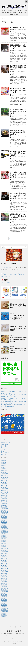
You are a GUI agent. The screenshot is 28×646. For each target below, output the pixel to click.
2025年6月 (4, 480)
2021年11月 (4, 550)
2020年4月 (4, 581)
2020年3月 (4, 583)
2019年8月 (4, 595)
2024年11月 (4, 490)
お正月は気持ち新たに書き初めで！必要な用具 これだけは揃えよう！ (18, 153)
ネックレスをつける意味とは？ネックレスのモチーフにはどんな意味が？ (18, 317)
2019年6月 (4, 598)
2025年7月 (4, 478)
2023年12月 (4, 508)
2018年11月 (4, 610)
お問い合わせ (12, 627)
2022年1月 (4, 547)
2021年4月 (4, 561)
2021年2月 (4, 565)
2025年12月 (4, 473)
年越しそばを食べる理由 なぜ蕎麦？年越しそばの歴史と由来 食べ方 (18, 132)
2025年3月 (4, 485)
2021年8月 (4, 555)
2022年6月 (4, 538)
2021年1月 (4, 566)
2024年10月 (4, 492)
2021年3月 (4, 563)
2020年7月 (4, 576)
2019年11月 (4, 590)
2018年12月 (4, 608)
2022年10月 (4, 532)
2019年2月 (4, 605)
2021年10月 (4, 551)
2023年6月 (4, 518)
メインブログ (5, 267)
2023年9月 (4, 513)
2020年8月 (4, 575)
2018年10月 (4, 611)
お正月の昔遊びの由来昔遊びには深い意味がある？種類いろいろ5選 (18, 90)
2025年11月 (4, 475)
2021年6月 (4, 558)
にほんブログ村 (5, 276)
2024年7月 (4, 497)
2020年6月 (4, 578)
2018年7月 (4, 616)
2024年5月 (4, 500)
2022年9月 (4, 533)
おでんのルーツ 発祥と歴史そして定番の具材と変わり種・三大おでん (18, 339)
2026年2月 (4, 470)
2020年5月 (4, 580)
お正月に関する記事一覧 (17, 27)
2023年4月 (4, 522)
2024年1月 (4, 507)
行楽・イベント (5, 452)
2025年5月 (4, 482)
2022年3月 (4, 543)
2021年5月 (4, 560)
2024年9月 (4, 493)
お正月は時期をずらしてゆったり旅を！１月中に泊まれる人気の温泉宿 (18, 215)
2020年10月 (4, 571)
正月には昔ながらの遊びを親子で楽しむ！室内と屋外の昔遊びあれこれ (18, 174)
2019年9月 (4, 593)
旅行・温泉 (20, 71)
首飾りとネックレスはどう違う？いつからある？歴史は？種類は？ (18, 328)
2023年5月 (4, 520)
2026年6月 (4, 464)
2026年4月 (4, 467)
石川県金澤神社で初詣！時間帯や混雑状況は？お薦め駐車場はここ (18, 67)
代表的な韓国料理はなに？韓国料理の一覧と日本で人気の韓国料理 (18, 350)
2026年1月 (4, 472)
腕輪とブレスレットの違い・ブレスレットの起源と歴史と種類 (18, 305)
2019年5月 (4, 600)
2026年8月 (4, 460)
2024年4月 (4, 502)
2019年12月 (4, 588)
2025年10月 (4, 477)
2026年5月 (4, 465)
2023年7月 (4, 517)
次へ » (11, 238)
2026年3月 (4, 469)
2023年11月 (4, 510)
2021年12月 (4, 548)
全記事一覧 (19, 627)
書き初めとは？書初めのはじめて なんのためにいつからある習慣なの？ (18, 195)
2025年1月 (4, 487)
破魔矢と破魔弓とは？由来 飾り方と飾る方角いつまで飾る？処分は (18, 46)
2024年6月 (4, 498)
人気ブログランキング (6, 282)
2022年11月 (4, 530)
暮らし (3, 447)
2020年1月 (4, 586)
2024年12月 (4, 488)
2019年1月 (4, 606)
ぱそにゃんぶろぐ (14, 631)
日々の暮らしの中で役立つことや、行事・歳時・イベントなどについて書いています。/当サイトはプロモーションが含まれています (14, 636)
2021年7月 (4, 556)
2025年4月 (4, 483)
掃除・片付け (5, 444)
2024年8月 (4, 495)
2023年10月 (4, 512)
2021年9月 (4, 553)
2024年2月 (4, 505)
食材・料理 (4, 454)
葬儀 (2, 451)
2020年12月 (4, 568)
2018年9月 (4, 613)
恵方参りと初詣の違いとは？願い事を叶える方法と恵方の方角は (18, 111)
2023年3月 (4, 523)
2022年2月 (4, 545)
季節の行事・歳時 (22, 29)
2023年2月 (4, 525)
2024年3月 (4, 503)
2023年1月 (4, 527)
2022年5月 (4, 540)
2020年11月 (4, 570)
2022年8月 (4, 535)
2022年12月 (4, 528)
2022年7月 (4, 537)
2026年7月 (4, 462)
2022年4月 (4, 542)
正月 (13, 31)
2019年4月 (4, 601)
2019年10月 (4, 591)
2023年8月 (4, 515)
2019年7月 (4, 596)
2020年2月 (4, 585)
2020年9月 (4, 573)
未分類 (3, 449)
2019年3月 (4, 603)
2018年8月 (4, 615)
